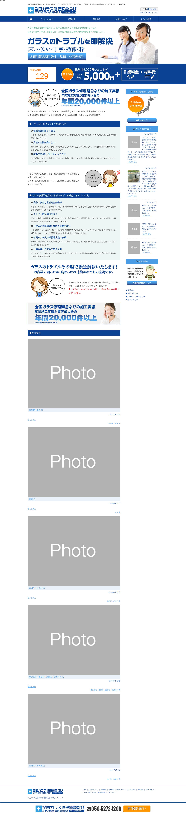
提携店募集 (101, 792)
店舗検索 (71, 19)
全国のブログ (121, 19)
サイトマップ (153, 13)
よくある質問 (146, 19)
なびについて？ (47, 19)
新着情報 (96, 19)
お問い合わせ (132, 293)
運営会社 (143, 13)
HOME (84, 789)
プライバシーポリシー (136, 297)
